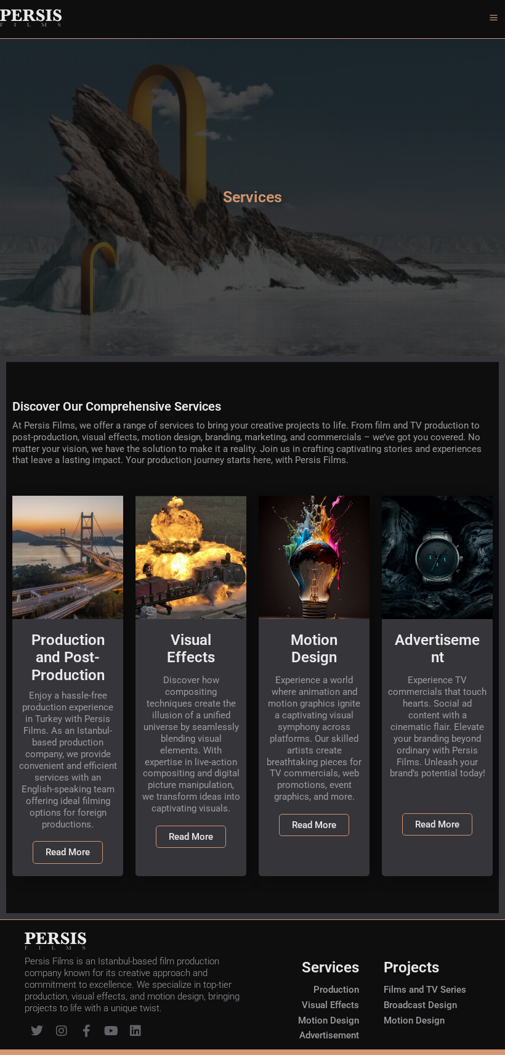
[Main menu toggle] (493, 17)
